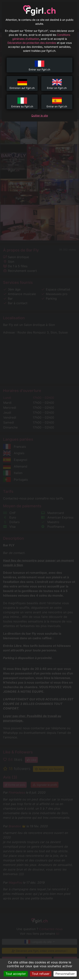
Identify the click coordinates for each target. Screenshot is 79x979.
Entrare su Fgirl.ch (22, 106)
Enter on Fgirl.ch (57, 87)
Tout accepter (16, 974)
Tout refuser (40, 974)
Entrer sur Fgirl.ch (39, 69)
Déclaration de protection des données (31, 42)
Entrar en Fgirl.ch (57, 106)
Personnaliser (65, 974)
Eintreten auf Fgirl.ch (22, 87)
